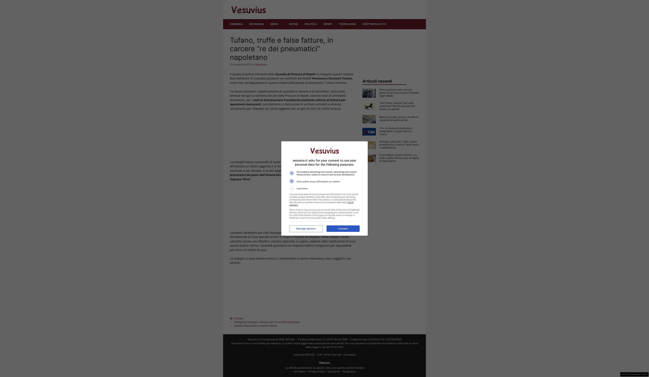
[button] (324, 188)
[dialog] (324, 188)
